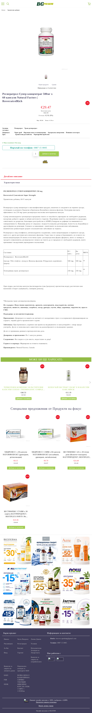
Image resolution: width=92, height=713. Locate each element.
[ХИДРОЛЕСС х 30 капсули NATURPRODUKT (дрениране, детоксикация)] (15, 432)
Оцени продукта (43, 84)
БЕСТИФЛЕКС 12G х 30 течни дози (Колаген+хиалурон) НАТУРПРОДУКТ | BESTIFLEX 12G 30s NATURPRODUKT (76, 455)
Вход (5, 653)
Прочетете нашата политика (46, 702)
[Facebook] (50, 647)
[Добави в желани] (86, 141)
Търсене (20, 653)
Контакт (20, 648)
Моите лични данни (46, 706)
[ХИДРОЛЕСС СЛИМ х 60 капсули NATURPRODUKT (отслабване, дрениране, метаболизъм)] (46, 432)
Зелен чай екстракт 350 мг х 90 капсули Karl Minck (68, 388)
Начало (3, 10)
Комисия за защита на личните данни (9, 668)
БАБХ (6, 675)
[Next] (89, 382)
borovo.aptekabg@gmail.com (66, 638)
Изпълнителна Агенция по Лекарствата (36, 650)
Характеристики (12, 182)
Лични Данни (36, 639)
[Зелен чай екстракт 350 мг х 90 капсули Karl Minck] (68, 375)
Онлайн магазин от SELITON (46, 711)
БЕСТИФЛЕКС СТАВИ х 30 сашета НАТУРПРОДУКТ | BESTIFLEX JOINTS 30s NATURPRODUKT (16, 514)
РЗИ (5, 680)
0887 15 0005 (40, 147)
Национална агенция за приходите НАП (23, 668)
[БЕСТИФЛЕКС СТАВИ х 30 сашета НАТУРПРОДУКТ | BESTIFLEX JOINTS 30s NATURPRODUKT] (15, 491)
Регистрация (21, 644)
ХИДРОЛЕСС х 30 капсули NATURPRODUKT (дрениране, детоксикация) (16, 454)
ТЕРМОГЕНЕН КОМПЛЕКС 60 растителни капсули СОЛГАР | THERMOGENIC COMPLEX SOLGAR (23, 388)
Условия (34, 644)
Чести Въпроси (22, 639)
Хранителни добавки (14, 10)
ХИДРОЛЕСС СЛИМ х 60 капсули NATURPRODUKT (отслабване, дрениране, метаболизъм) (46, 454)
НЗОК (6, 684)
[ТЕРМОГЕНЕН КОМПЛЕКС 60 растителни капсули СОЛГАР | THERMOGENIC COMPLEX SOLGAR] (23, 375)
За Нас (6, 648)
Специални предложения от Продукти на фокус (46, 408)
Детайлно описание (13, 176)
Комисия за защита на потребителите (36, 659)
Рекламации (8, 644)
